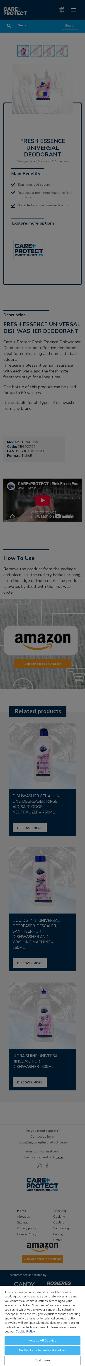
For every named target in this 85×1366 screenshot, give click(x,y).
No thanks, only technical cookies (42, 1350)
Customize (42, 1360)
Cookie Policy (25, 1332)
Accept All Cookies (42, 1341)
